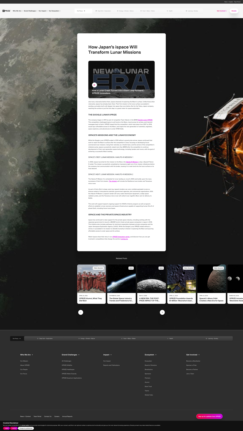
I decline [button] (14, 428)
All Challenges (66, 361)
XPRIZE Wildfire (67, 365)
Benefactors (149, 369)
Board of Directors (151, 365)
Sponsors (148, 373)
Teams (147, 390)
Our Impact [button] (42, 11)
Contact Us (47, 416)
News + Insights (228, 1)
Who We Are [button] (17, 11)
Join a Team (190, 373)
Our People (24, 369)
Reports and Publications (111, 365)
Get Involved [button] (221, 11)
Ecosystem (148, 361)
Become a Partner (192, 369)
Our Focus (80, 11)
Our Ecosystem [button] (54, 11)
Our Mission (24, 361)
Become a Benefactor (193, 361)
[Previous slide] (80, 312)
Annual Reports (67, 416)
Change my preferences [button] (25, 428)
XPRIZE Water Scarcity (69, 373)
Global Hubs (149, 395)
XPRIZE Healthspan (68, 369)
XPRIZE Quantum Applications (72, 378)
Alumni (147, 382)
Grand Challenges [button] (30, 11)
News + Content (25, 416)
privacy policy (25, 425)
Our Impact (107, 361)
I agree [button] (6, 428)
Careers (56, 416)
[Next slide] (162, 312)
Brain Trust (148, 386)
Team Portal (237, 1)
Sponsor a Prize (191, 365)
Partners (147, 378)
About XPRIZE (25, 365)
